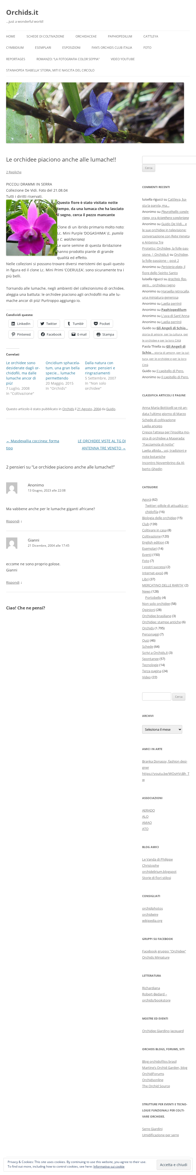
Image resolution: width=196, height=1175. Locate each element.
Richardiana (151, 988)
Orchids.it (22, 12)
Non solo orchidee (156, 603)
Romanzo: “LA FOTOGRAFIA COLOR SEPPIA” (68, 59)
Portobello (153, 597)
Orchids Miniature (155, 957)
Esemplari (43, 47)
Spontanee (150, 658)
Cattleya (150, 36)
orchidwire (150, 914)
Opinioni (148, 609)
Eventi (147, 554)
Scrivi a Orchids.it (155, 652)
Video (146, 677)
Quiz (145, 640)
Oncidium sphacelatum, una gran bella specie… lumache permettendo (63, 370)
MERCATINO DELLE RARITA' (163, 585)
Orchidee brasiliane (156, 616)
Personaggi (150, 634)
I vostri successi (154, 567)
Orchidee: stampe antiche (161, 622)
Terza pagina (151, 671)
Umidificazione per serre (160, 1135)
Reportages (15, 59)
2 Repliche (13, 172)
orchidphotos (152, 908)
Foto (147, 47)
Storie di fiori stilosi (156, 877)
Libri (145, 579)
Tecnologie (150, 665)
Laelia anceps (152, 426)
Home (10, 36)
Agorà (146, 499)
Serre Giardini (152, 1129)
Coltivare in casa (154, 530)
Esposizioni (71, 47)
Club (145, 524)
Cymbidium (15, 47)
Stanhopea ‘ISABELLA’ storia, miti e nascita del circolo (50, 70)
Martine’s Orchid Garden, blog (164, 1067)
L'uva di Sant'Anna (175, 315)
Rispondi (12, 521)
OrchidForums (153, 1073)
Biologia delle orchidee (159, 518)
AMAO (147, 822)
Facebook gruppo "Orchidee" (164, 951)
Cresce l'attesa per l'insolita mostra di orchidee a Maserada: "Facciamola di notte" (166, 438)
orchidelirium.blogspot (159, 871)
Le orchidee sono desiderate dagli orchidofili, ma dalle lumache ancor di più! (23, 373)
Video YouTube (123, 59)
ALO (145, 816)
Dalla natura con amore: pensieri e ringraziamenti (100, 367)
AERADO (148, 810)
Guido (110, 409)
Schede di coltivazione (45, 36)
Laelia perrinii (171, 303)
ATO (145, 828)
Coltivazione (151, 536)
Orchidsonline (152, 1080)
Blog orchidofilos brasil (159, 1061)
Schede (147, 646)
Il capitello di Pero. (170, 371)
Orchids (68, 409)
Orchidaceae (86, 36)
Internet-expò (152, 573)
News (146, 591)
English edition (153, 542)
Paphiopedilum (120, 36)
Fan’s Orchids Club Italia (112, 47)
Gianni (33, 540)
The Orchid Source (156, 1086)
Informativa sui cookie (109, 1166)
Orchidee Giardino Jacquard (163, 1031)
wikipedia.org (152, 920)
